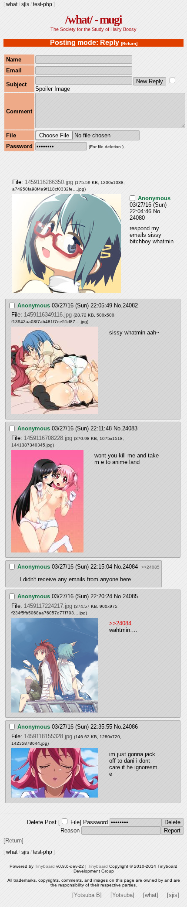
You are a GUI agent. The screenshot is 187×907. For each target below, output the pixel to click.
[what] (150, 895)
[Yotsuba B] (87, 895)
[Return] (129, 43)
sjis (25, 4)
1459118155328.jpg (48, 736)
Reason (70, 830)
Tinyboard (45, 866)
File (75, 822)
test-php (42, 4)
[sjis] (173, 895)
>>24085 (150, 567)
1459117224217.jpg (48, 606)
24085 (130, 596)
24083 (129, 428)
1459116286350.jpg (49, 182)
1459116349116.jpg (48, 314)
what (11, 4)
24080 (137, 218)
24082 (130, 305)
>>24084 (120, 623)
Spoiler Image (52, 88)
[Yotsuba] (122, 895)
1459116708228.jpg (48, 438)
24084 (130, 566)
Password (95, 822)
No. (157, 211)
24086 (130, 726)
